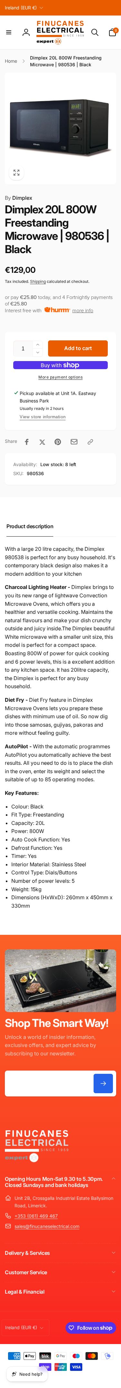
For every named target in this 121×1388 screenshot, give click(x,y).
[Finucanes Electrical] (37, 1161)
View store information (43, 416)
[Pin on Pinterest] (58, 442)
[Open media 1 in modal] (60, 128)
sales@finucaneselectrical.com (47, 1226)
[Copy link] (90, 442)
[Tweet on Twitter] (42, 442)
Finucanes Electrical (51, 1378)
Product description (29, 526)
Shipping (38, 281)
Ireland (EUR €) (21, 7)
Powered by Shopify (83, 1378)
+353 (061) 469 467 (36, 1216)
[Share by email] (74, 442)
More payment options (60, 377)
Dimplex (18, 198)
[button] (9, 32)
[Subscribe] (103, 1083)
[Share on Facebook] (27, 442)
